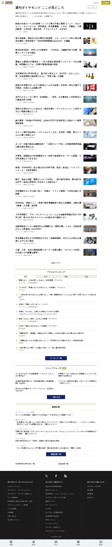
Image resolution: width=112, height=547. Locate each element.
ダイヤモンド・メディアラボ (55, 531)
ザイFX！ (49, 509)
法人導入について (13, 520)
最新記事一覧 (56, 454)
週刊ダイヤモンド (51, 490)
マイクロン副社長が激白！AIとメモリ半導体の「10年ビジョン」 (77, 382)
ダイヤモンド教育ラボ (53, 527)
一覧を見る (56, 397)
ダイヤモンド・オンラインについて (20, 482)
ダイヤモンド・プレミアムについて (19, 490)
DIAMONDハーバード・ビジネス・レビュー (60, 494)
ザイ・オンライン (51, 505)
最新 (25, 276)
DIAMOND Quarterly (52, 516)
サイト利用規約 (13, 497)
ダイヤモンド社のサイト (54, 482)
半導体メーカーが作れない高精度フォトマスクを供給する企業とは (77, 374)
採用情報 (90, 494)
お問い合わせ (12, 516)
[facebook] (56, 476)
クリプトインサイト (52, 523)
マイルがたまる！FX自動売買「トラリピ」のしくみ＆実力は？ (34, 374)
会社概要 (90, 490)
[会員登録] (105, 3)
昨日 (46, 276)
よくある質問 (12, 509)
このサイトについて (14, 486)
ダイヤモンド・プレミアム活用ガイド (20, 494)
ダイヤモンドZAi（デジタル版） (56, 497)
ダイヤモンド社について (96, 482)
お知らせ (90, 497)
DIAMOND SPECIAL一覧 (25, 463)
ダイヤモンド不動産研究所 (54, 512)
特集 (78, 544)
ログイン (96, 2)
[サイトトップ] (8, 2)
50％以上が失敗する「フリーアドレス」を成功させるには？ (34, 389)
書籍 (100, 544)
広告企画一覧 (63, 463)
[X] (46, 476)
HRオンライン (50, 520)
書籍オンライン (51, 501)
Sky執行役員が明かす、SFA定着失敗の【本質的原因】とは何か (34, 382)
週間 (66, 276)
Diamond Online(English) (54, 486)
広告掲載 (10, 512)
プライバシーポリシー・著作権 (18, 505)
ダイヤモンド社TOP (93, 486)
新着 (11, 544)
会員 (86, 276)
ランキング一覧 (56, 358)
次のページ (56, 263)
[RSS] (65, 476)
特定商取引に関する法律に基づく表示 (20, 501)
